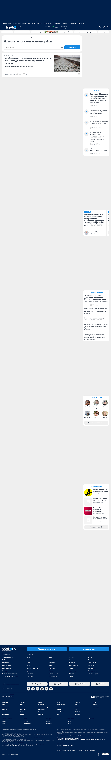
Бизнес (29, 660)
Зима (50, 657)
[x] (46, 688)
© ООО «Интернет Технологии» (10, 754)
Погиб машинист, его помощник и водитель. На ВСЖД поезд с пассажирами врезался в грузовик (27, 60)
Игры (80, 23)
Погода (33, 23)
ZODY (84, 23)
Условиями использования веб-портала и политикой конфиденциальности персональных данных (81, 739)
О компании (5, 662)
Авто (28, 657)
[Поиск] (100, 27)
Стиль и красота (93, 660)
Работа (71, 668)
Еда (28, 671)
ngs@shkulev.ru (20, 742)
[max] (42, 688)
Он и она (71, 657)
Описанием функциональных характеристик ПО (68, 738)
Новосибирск (8, 38)
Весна (28, 662)
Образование (53, 676)
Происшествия (73, 665)
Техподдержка (6, 671)
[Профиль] (108, 27)
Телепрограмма (49, 23)
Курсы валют (73, 23)
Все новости (18, 38)
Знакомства (26, 23)
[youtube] (51, 688)
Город (28, 665)
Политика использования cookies (65, 745)
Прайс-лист (5, 660)
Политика (72, 662)
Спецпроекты (92, 671)
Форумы (39, 23)
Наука (51, 671)
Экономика (91, 668)
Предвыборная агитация (9, 674)
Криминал (52, 660)
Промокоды (17, 23)
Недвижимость (7, 23)
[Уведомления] (104, 27)
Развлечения (73, 671)
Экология (91, 665)
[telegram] (28, 688)
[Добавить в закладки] (79, 74)
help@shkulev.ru (13, 745)
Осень (70, 660)
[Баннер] (51, 32)
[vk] (33, 688)
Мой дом (52, 668)
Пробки (55, 27)
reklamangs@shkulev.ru (62, 731)
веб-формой (30, 745)
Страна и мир (92, 662)
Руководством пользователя (64, 737)
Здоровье (30, 676)
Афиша (57, 23)
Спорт (90, 657)
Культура (52, 662)
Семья (71, 676)
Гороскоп (64, 23)
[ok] (37, 688)
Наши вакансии (6, 668)
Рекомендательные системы (64, 748)
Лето (50, 665)
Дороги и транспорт (33, 668)
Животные (30, 674)
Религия (71, 674)
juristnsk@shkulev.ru (41, 744)
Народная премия (93, 674)
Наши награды (6, 665)
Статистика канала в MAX (10, 676)
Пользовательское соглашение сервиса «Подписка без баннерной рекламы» (76, 750)
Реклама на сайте (7, 657)
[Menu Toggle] (3, 27)
